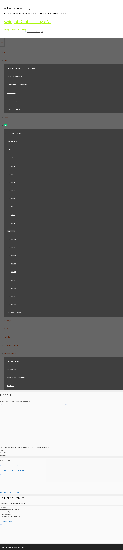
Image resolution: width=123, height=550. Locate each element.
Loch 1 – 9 (10, 150)
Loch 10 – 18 (11, 231)
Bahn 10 (13, 239)
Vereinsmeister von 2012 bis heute (17, 85)
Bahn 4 (13, 182)
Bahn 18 (13, 304)
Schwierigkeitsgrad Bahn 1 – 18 (16, 312)
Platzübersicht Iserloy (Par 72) (16, 133)
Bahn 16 (13, 288)
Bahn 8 (13, 215)
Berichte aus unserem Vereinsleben (13, 470)
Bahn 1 (13, 158)
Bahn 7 (13, 207)
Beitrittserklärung (12, 101)
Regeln (6, 117)
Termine (6, 329)
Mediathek (7, 337)
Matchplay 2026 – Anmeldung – (16, 378)
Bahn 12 (13, 255)
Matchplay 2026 (11, 369)
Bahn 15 (13, 280)
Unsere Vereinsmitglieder (14, 76)
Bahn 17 (13, 296)
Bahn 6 (13, 198)
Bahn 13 (13, 264)
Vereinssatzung (11, 93)
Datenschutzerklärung (13, 109)
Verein (6, 60)
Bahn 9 (13, 223)
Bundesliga (7, 321)
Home (6, 52)
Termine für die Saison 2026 (10, 492)
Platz (5, 125)
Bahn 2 (13, 166)
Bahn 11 (13, 247)
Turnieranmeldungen (11, 345)
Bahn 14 (13, 272)
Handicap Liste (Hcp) (13, 361)
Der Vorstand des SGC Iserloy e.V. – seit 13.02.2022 (22, 68)
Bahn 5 (13, 190)
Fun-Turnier (10, 386)
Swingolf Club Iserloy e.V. (27, 21)
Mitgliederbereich (10, 353)
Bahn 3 (13, 174)
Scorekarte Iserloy (12, 142)
